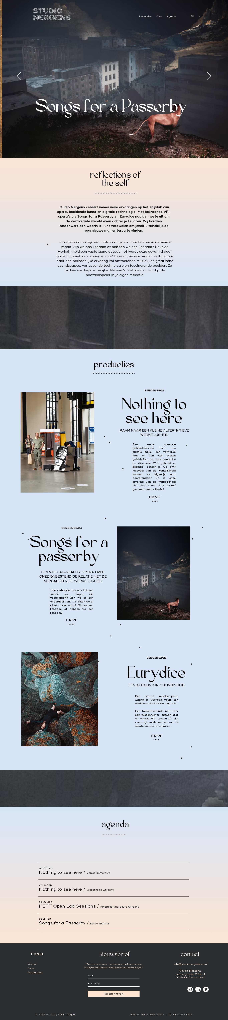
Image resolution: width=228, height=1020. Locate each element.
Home (32, 964)
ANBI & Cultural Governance (147, 1014)
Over (31, 968)
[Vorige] (19, 76)
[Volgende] (209, 76)
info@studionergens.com (190, 964)
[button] (60, 872)
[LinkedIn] (198, 989)
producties (114, 365)
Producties (35, 972)
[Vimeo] (206, 989)
